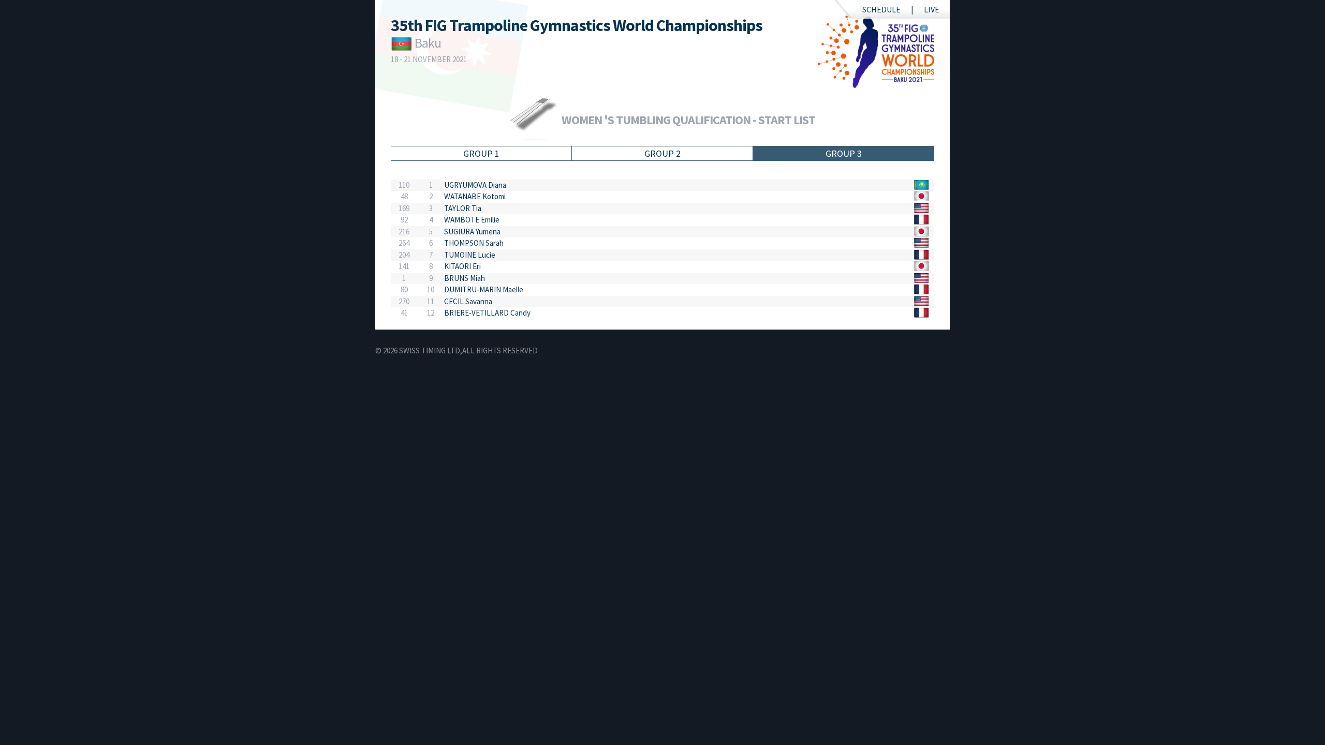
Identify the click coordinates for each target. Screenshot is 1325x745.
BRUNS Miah (464, 278)
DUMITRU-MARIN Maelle (483, 289)
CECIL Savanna (468, 301)
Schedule (881, 9)
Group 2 (662, 153)
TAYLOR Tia (462, 208)
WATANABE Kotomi (475, 196)
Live (931, 9)
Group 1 (481, 153)
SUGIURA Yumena (472, 231)
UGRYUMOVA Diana (475, 185)
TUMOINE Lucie (469, 255)
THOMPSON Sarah (474, 243)
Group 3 (844, 153)
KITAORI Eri (462, 266)
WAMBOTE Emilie (471, 220)
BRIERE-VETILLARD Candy (487, 313)
